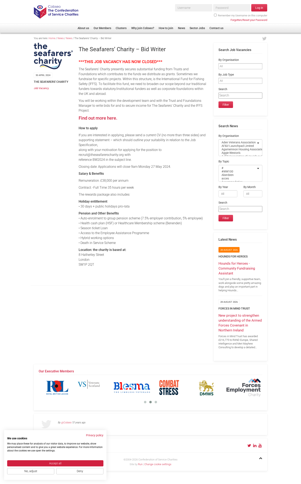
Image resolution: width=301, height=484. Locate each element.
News (61, 38)
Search (222, 89)
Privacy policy (94, 435)
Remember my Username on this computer (242, 15)
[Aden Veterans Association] (237, 142)
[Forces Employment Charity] (244, 387)
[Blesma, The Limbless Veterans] (132, 387)
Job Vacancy (41, 88)
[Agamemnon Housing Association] (237, 149)
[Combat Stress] (169, 387)
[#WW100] (237, 171)
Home (52, 38)
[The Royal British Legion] (57, 387)
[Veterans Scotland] (95, 387)
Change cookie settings (157, 464)
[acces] (237, 178)
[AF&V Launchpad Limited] (237, 146)
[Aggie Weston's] (237, 153)
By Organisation (228, 60)
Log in (259, 7)
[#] (237, 168)
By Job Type (226, 74)
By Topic (223, 161)
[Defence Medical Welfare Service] (206, 387)
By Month (249, 187)
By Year (223, 187)
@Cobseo (66, 422)
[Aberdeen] (237, 175)
